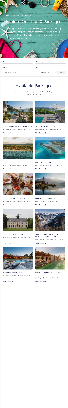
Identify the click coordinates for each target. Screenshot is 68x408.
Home (7, 15)
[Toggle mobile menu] (64, 3)
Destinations (15, 15)
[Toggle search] (61, 4)
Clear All (61, 73)
